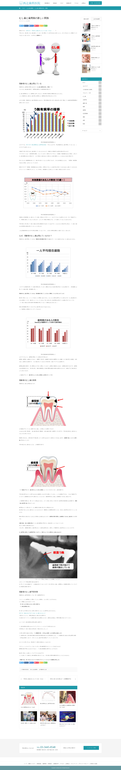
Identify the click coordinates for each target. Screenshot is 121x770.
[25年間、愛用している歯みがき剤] (29, 716)
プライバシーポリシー (83, 763)
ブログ (61, 3)
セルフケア (91, 86)
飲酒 (91, 123)
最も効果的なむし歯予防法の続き (47, 703)
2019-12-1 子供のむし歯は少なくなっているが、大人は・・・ (40, 30)
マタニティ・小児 (91, 92)
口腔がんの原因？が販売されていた (95, 26)
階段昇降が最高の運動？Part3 (95, 47)
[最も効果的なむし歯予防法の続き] (48, 696)
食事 (91, 120)
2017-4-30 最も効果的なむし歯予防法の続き (36, 144)
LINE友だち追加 (93, 763)
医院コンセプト (31, 763)
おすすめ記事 (97, 19)
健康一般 (91, 103)
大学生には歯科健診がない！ (95, 36)
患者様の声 (68, 3)
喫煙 (91, 106)
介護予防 (91, 99)
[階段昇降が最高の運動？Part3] (86, 48)
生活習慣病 (91, 113)
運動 (91, 116)
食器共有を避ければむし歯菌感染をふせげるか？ (48, 724)
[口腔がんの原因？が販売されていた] (86, 27)
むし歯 (25, 20)
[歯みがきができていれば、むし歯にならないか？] (68, 716)
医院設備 (39, 763)
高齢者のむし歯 (43, 669)
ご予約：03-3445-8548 (95, 3)
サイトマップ (74, 763)
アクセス (76, 3)
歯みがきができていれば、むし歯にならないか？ (67, 725)
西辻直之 (27, 669)
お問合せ (84, 3)
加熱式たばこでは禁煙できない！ (95, 68)
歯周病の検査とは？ (95, 57)
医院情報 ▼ (47, 3)
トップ (25, 763)
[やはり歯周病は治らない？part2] (29, 698)
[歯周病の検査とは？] (86, 58)
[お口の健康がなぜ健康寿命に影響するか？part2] (68, 697)
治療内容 (44, 763)
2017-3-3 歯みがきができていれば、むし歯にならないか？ (32, 613)
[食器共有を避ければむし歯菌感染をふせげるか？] (48, 716)
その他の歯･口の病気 (91, 89)
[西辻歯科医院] (29, 3)
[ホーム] (19, 8)
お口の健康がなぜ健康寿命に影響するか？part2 (67, 706)
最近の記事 (86, 19)
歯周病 (28, 20)
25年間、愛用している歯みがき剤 (28, 723)
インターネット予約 (91, 747)
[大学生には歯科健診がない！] (86, 38)
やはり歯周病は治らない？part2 (28, 707)
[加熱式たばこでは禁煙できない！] (86, 69)
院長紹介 (55, 3)
